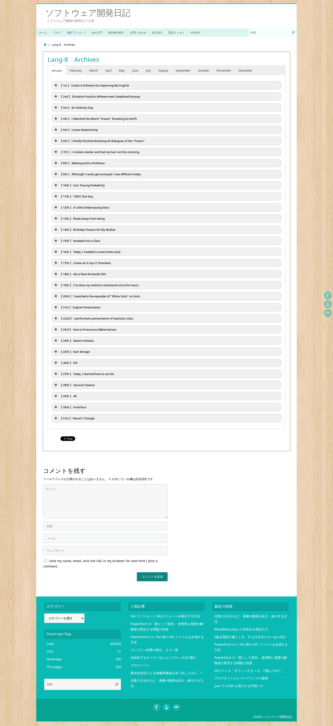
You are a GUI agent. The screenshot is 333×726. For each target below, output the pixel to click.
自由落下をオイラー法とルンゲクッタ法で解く (163, 657)
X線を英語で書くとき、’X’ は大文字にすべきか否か (250, 637)
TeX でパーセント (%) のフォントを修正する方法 (165, 616)
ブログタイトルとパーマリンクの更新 (241, 678)
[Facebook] (328, 295)
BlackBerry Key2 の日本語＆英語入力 (241, 629)
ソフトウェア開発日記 (87, 12)
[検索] (293, 32)
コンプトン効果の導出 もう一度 (154, 650)
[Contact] (328, 313)
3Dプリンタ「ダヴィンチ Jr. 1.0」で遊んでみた (247, 670)
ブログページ (140, 665)
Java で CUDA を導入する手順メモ (238, 686)
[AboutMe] (328, 304)
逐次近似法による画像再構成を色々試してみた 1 (166, 673)
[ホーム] (45, 45)
